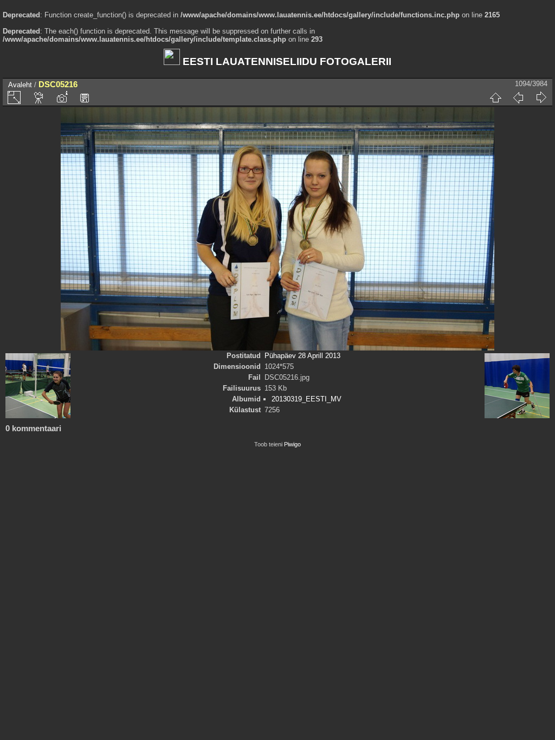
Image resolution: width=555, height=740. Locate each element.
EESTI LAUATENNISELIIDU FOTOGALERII (285, 61)
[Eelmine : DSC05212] (518, 97)
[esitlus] (39, 97)
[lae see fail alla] (84, 97)
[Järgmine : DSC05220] (541, 97)
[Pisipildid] (495, 97)
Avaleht (20, 85)
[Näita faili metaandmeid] (61, 97)
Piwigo (292, 444)
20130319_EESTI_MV (306, 399)
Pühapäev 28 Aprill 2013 (302, 356)
